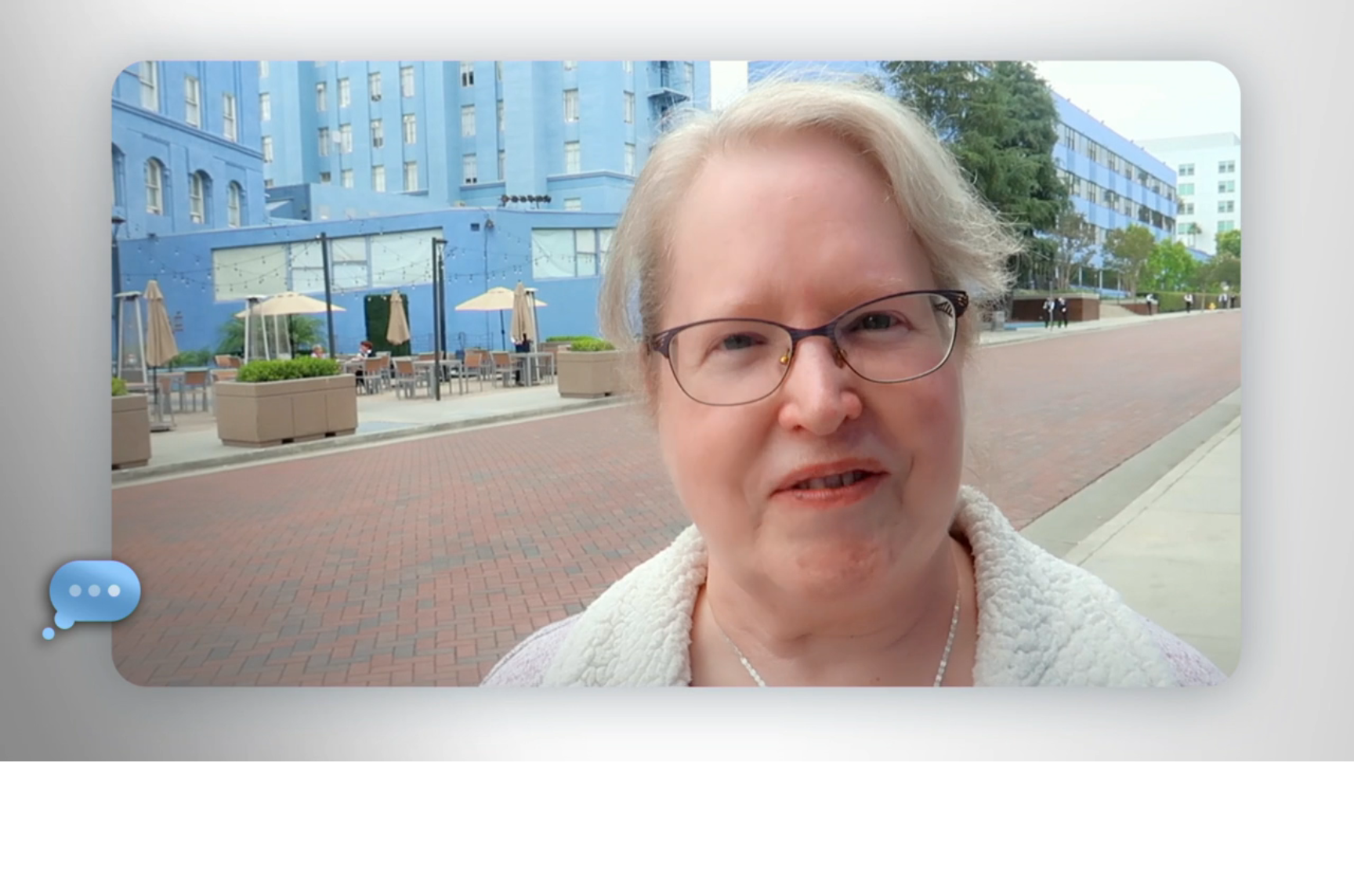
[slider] (708, 746)
